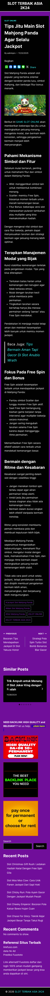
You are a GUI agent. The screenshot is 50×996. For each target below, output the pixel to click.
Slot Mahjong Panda (15, 614)
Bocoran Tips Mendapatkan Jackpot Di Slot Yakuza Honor (11, 642)
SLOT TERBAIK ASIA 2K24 (18, 620)
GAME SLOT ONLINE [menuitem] (27, 121)
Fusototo (24, 962)
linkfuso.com (10, 947)
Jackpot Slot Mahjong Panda (19, 602)
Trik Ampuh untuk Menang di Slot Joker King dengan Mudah (24, 685)
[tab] (19, 704)
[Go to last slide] (8, 688)
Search (7, 841)
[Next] (42, 688)
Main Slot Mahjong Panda (18, 608)
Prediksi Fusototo (13, 954)
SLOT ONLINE (10, 21)
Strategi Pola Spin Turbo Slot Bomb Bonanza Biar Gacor (38, 642)
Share (33, 67)
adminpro (11, 53)
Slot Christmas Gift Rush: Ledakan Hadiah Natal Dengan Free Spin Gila (26, 868)
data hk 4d (9, 951)
